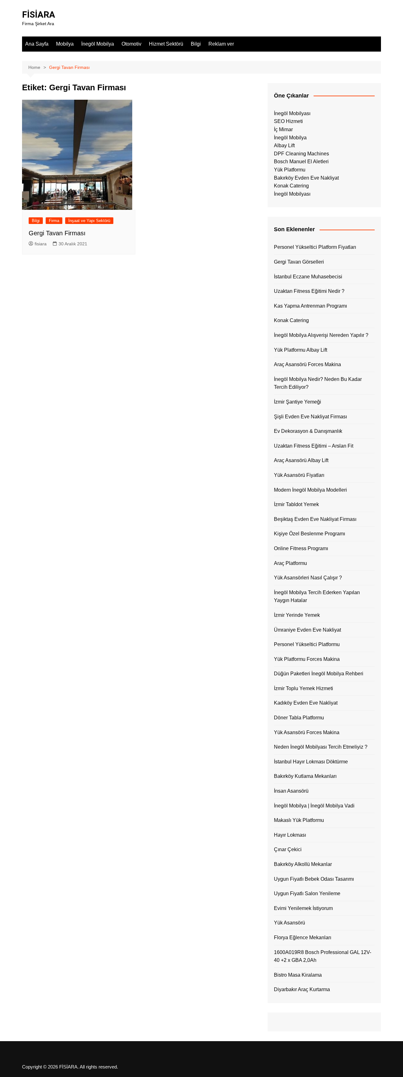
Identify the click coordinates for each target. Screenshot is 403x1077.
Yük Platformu (289, 169)
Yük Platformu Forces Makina (307, 659)
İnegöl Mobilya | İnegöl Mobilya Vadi (314, 805)
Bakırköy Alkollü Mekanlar (303, 864)
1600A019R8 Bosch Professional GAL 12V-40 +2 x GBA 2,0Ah (322, 956)
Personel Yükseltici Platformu (307, 644)
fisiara (41, 243)
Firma (54, 220)
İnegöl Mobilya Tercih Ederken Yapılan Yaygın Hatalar (317, 596)
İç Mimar (283, 129)
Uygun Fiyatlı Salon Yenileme (307, 893)
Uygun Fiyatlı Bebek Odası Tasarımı (314, 879)
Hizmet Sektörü (166, 44)
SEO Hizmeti (288, 121)
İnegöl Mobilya (97, 44)
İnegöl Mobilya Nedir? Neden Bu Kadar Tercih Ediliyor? (318, 383)
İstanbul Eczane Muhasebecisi (308, 276)
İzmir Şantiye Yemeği (297, 402)
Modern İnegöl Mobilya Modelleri (310, 490)
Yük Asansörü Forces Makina (306, 732)
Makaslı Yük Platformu (299, 820)
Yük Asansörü (289, 922)
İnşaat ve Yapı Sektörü (89, 220)
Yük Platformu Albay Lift (300, 350)
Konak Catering (291, 185)
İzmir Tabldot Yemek (296, 504)
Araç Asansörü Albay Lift (301, 460)
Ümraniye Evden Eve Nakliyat (307, 630)
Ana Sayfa (36, 44)
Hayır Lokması (290, 835)
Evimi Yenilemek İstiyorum (303, 908)
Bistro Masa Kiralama (298, 975)
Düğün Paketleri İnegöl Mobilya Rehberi (318, 673)
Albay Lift (284, 145)
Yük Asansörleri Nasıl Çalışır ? (308, 577)
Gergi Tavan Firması (57, 233)
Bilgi (196, 44)
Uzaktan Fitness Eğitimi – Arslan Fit (313, 446)
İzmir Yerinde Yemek (297, 615)
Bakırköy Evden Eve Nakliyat (306, 178)
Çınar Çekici (288, 849)
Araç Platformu (290, 563)
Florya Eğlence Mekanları (302, 937)
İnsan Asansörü (291, 791)
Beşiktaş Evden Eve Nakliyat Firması (315, 519)
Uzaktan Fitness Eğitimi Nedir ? (309, 291)
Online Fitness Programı (301, 548)
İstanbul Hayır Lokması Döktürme (311, 761)
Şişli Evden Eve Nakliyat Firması (310, 416)
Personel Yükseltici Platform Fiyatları (315, 247)
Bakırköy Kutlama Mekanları (305, 776)
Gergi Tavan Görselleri (299, 262)
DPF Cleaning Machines (301, 153)
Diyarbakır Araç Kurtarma (302, 989)
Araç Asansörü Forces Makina (307, 364)
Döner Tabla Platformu (299, 717)
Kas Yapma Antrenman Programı (310, 306)
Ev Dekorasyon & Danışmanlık (308, 431)
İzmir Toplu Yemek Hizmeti (303, 688)
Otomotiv (131, 44)
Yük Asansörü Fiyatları (299, 475)
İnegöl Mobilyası (292, 113)
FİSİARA (38, 14)
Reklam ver (221, 44)
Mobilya (65, 44)
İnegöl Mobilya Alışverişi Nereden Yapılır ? (321, 335)
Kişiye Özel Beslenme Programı (309, 533)
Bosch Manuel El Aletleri (301, 161)
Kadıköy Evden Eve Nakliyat (306, 703)
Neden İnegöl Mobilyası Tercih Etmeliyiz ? (320, 747)
